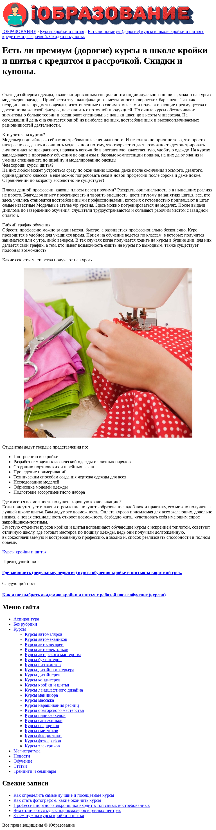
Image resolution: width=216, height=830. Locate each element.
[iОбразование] (98, 26)
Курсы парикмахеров (45, 715)
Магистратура (27, 751)
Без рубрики (25, 624)
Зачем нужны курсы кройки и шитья (49, 815)
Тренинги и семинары (35, 771)
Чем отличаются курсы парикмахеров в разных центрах (67, 810)
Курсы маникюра (41, 695)
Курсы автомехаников (46, 639)
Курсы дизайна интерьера (49, 669)
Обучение (23, 761)
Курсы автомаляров (43, 634)
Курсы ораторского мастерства (54, 710)
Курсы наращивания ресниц (52, 705)
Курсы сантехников (43, 720)
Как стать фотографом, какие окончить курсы (57, 800)
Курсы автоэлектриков (46, 649)
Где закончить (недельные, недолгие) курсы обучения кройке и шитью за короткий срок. (92, 572)
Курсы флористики (43, 735)
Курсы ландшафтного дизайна (54, 690)
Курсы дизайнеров (42, 674)
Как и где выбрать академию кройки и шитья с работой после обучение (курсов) (84, 594)
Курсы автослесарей (44, 644)
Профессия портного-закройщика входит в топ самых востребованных (82, 805)
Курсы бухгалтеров (43, 659)
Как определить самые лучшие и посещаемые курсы (64, 795)
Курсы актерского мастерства (53, 654)
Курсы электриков (42, 745)
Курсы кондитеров (42, 679)
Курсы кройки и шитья (24, 551)
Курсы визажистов (43, 664)
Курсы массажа (39, 700)
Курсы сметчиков (41, 730)
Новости (22, 756)
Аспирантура (26, 619)
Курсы (20, 629)
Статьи (20, 766)
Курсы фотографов (43, 740)
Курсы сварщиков (42, 725)
